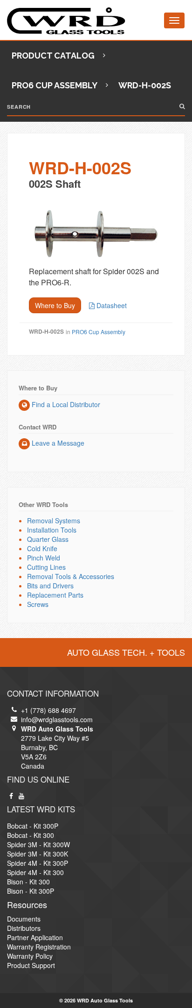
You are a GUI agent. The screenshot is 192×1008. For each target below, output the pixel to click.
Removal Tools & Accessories (70, 576)
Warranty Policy (30, 956)
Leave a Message (57, 443)
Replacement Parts (55, 595)
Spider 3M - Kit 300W (38, 844)
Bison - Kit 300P (30, 891)
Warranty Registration (39, 946)
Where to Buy (55, 305)
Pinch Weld (43, 557)
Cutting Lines (46, 567)
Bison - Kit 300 (28, 881)
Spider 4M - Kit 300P (37, 863)
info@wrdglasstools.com (57, 719)
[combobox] (96, 106)
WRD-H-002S (80, 172)
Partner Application (35, 937)
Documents (24, 918)
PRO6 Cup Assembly (54, 85)
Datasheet (111, 305)
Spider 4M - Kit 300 (35, 872)
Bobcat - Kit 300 (30, 835)
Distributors (24, 928)
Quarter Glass (48, 539)
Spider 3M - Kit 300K (37, 853)
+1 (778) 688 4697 (48, 710)
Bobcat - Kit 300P (32, 825)
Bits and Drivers (50, 585)
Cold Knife (42, 548)
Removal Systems (53, 520)
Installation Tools (51, 529)
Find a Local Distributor (65, 404)
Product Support (31, 965)
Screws (37, 604)
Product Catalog (53, 55)
